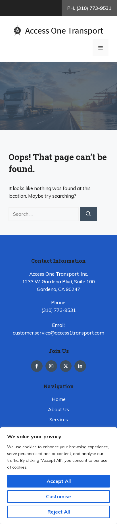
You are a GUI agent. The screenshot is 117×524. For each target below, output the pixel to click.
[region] (58, 475)
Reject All (58, 511)
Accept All (59, 481)
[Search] (88, 214)
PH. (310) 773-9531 (89, 8)
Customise (58, 496)
